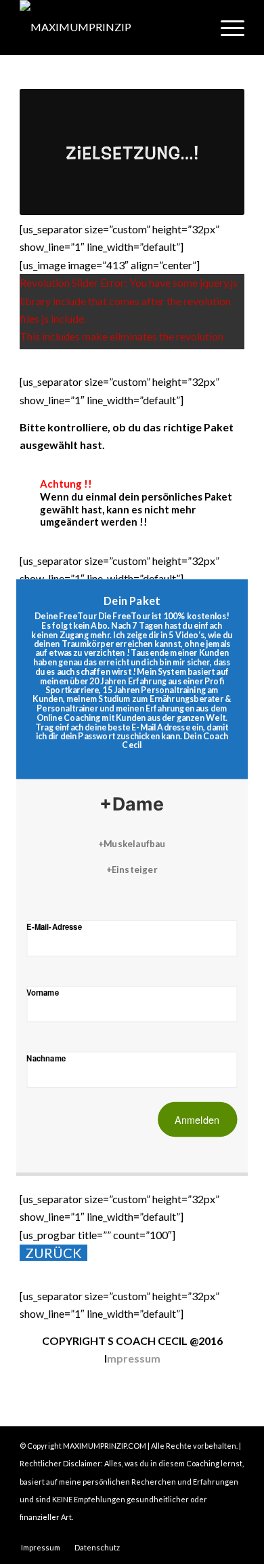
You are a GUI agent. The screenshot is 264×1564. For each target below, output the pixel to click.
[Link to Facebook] (214, 1533)
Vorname (43, 992)
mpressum (133, 1358)
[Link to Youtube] (234, 1533)
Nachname (46, 1058)
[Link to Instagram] (193, 1533)
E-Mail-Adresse (54, 926)
